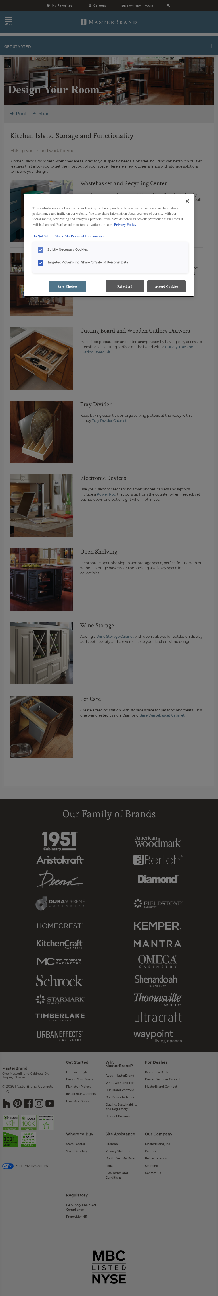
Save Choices (67, 286)
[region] (109, 245)
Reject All (125, 286)
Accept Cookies (166, 286)
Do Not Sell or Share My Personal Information (68, 235)
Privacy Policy (125, 224)
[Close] (187, 201)
